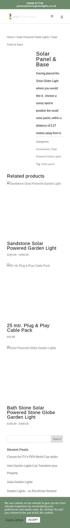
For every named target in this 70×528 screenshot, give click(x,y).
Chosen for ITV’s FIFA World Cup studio (32, 456)
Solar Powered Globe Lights (32, 37)
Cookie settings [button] (14, 520)
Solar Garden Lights (19, 482)
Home (10, 37)
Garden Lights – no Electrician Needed (31, 491)
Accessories (43, 149)
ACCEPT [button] (33, 520)
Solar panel (48, 164)
